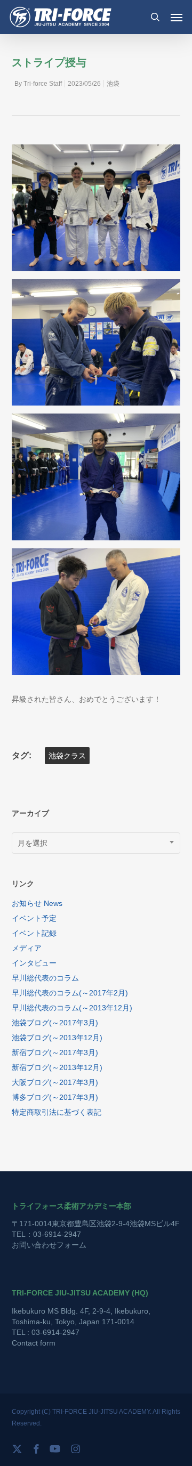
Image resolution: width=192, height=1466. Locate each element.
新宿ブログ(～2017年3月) (55, 1052)
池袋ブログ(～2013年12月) (57, 1037)
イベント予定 (34, 918)
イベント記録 (34, 933)
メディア (27, 948)
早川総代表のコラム (45, 978)
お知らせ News (37, 903)
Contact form (33, 1343)
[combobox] (96, 843)
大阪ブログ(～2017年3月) (55, 1082)
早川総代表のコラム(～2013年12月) (72, 1007)
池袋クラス (67, 755)
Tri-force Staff (42, 83)
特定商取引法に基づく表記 (56, 1112)
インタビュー (34, 963)
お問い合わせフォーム (49, 1245)
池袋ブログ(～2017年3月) (55, 1022)
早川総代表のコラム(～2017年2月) (70, 993)
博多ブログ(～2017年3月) (55, 1097)
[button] (176, 17)
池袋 (113, 83)
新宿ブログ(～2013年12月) (57, 1067)
